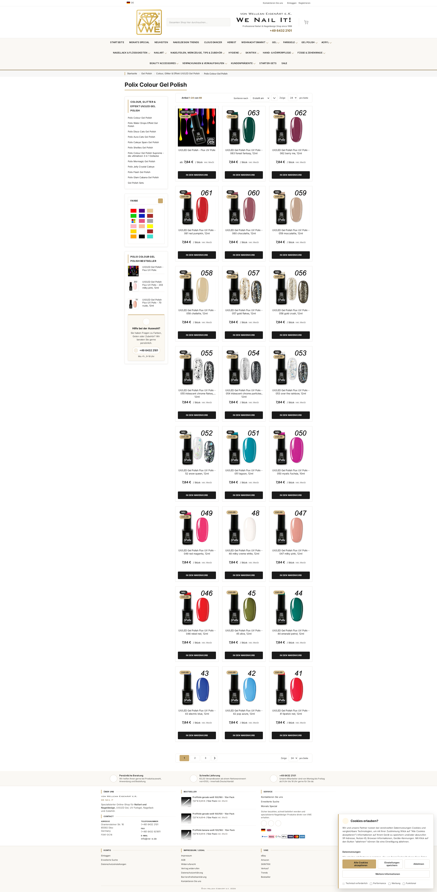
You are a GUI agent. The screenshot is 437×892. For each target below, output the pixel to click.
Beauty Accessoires (163, 63)
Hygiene (234, 52)
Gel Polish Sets (136, 182)
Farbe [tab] (134, 200)
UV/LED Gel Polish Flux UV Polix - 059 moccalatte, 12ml (290, 232)
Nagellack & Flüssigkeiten (130, 52)
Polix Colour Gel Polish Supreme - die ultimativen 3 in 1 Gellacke (146, 154)
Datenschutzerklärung (192, 872)
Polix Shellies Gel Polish (140, 147)
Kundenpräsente (242, 63)
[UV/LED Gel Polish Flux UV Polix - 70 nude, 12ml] (133, 303)
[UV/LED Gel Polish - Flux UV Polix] (197, 127)
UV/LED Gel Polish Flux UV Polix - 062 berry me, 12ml (290, 152)
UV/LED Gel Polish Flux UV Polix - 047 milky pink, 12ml (290, 552)
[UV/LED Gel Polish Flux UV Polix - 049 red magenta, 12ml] (197, 527)
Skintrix (250, 52)
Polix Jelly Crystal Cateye (141, 166)
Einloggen (105, 855)
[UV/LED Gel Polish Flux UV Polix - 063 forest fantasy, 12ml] (244, 127)
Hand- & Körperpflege (277, 52)
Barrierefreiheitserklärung (193, 877)
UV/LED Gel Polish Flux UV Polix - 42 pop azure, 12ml (243, 712)
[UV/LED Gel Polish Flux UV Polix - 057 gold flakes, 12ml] (244, 287)
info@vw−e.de (149, 838)
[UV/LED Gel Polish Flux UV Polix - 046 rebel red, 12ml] (197, 608)
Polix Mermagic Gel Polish (141, 161)
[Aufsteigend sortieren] (274, 98)
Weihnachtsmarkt (253, 42)
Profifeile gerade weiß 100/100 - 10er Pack (213, 813)
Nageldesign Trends (186, 42)
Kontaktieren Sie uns (272, 797)
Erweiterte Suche (270, 801)
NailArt (159, 52)
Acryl (325, 42)
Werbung (396, 883)
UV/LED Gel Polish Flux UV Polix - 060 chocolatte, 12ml (243, 232)
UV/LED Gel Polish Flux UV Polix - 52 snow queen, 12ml (196, 472)
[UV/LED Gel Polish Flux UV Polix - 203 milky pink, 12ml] (133, 285)
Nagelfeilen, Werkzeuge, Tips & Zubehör (196, 52)
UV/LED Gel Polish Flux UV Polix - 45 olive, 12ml (243, 632)
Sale (284, 63)
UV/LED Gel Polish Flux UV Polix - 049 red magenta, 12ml (196, 552)
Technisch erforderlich (357, 883)
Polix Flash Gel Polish (139, 172)
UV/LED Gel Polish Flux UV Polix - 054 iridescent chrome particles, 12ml (243, 393)
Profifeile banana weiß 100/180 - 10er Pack (214, 830)
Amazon (265, 860)
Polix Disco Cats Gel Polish (142, 131)
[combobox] (194, 22)
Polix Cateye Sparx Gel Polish (143, 142)
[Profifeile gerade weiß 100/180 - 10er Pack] (186, 802)
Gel (274, 42)
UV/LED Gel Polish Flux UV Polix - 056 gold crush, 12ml (290, 312)
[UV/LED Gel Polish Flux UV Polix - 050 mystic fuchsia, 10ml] (290, 447)
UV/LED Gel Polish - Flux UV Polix (196, 150)
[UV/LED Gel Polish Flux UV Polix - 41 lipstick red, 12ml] (290, 688)
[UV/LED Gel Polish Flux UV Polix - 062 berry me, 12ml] (290, 127)
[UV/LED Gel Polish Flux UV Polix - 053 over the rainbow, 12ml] (290, 367)
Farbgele (289, 42)
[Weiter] (214, 758)
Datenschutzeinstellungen (113, 864)
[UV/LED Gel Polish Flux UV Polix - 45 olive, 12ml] (244, 608)
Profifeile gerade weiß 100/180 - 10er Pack (213, 797)
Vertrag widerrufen (190, 868)
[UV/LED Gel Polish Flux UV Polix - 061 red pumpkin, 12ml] (197, 207)
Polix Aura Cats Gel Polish (141, 136)
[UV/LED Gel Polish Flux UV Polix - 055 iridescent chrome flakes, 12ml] (197, 367)
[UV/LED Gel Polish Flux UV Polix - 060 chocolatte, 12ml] (244, 207)
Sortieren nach (241, 98)
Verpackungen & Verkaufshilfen (203, 63)
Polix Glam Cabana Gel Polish (143, 177)
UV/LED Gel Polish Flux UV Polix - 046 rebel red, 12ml (196, 632)
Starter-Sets (267, 63)
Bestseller (266, 877)
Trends (264, 872)
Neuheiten (161, 42)
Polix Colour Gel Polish (140, 117)
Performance (379, 883)
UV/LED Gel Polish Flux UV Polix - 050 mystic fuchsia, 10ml (290, 472)
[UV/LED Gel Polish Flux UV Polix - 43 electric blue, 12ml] (197, 688)
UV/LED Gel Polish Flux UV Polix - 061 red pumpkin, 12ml (196, 232)
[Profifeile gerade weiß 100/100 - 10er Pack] (186, 818)
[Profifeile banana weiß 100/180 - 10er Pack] (186, 835)
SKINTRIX (265, 864)
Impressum (186, 855)
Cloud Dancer (213, 42)
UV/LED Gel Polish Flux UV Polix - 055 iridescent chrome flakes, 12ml (196, 393)
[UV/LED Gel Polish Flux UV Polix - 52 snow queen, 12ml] (197, 447)
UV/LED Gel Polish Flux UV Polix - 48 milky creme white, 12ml (243, 552)
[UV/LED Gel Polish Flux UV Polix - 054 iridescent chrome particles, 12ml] (244, 367)
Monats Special (139, 42)
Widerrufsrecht (188, 864)
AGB (183, 860)
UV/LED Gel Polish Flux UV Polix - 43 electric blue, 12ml (196, 712)
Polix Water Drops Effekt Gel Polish (143, 124)
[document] (386, 851)
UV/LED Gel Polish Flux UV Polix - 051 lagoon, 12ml (243, 472)
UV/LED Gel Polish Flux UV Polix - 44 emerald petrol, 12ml (290, 632)
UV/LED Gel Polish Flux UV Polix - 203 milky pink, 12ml (152, 284)
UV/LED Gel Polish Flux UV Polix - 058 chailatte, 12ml (196, 312)
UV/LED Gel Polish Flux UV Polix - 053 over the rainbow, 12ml (290, 392)
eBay (263, 855)
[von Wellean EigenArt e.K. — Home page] (149, 22)
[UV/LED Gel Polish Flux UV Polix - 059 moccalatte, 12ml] (290, 207)
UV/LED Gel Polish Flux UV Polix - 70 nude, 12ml (152, 302)
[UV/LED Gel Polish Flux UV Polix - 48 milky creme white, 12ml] (244, 527)
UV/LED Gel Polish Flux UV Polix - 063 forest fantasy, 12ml (243, 152)
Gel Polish (308, 42)
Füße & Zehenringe (310, 52)
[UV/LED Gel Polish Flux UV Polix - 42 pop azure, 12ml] (244, 688)
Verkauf (265, 868)
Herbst (231, 42)
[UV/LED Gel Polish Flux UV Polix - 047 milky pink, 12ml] (290, 527)
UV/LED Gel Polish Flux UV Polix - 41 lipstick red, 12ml (290, 712)
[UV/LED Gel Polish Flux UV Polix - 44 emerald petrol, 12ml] (290, 608)
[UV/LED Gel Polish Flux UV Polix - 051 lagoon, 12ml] (244, 447)
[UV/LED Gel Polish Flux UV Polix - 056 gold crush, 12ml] (290, 287)
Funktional (411, 883)
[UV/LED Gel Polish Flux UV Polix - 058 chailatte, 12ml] (197, 287)
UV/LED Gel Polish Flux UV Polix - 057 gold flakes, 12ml (243, 312)
